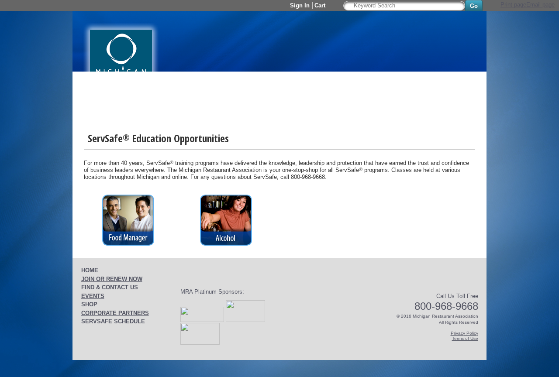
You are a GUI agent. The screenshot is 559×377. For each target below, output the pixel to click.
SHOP (89, 304)
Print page (513, 4)
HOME (89, 270)
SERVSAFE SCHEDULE (113, 321)
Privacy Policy (464, 333)
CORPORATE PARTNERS (115, 313)
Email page (540, 4)
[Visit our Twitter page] (90, 4)
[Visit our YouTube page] (100, 4)
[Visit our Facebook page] (79, 4)
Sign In (300, 5)
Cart (320, 5)
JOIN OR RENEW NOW (111, 279)
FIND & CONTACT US (109, 287)
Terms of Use (465, 338)
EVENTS (92, 296)
